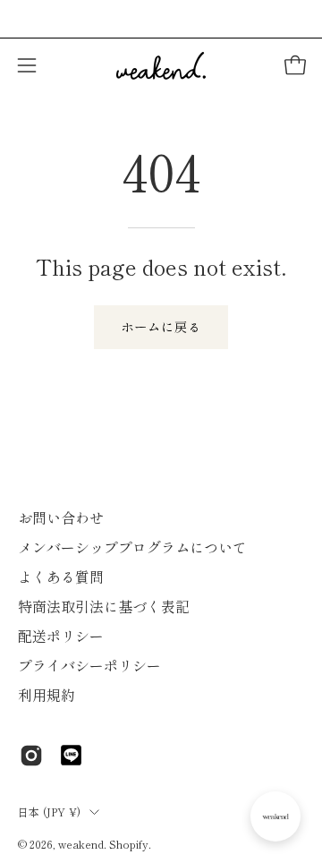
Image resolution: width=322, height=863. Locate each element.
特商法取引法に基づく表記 (104, 606)
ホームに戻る (161, 326)
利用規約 (46, 694)
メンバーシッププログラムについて (132, 547)
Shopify (128, 843)
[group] (161, 19)
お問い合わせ (61, 517)
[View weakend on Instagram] (31, 755)
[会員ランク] (275, 816)
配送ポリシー (61, 635)
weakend (81, 843)
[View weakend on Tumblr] (71, 755)
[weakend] (161, 66)
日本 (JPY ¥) (49, 811)
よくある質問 (61, 576)
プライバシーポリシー (89, 665)
